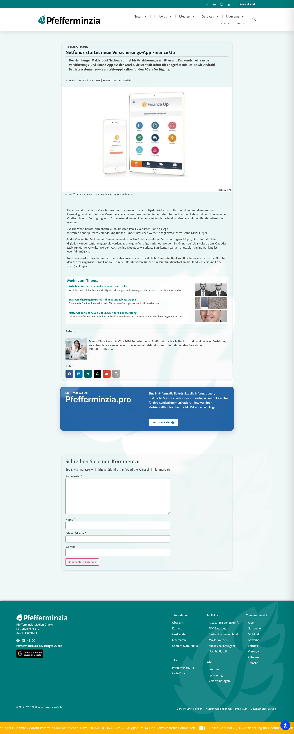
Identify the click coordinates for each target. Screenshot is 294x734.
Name (70, 519)
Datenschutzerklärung (263, 709)
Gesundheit (255, 628)
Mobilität (253, 634)
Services (208, 16)
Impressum (241, 709)
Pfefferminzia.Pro (183, 668)
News (138, 16)
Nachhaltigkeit (218, 651)
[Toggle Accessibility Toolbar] (285, 725)
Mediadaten (179, 634)
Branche (253, 663)
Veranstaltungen (219, 681)
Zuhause (253, 657)
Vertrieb (126, 80)
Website (71, 547)
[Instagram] (28, 640)
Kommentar (74, 476)
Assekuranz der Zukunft (224, 623)
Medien (184, 16)
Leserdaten (179, 640)
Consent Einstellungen (189, 709)
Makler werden (218, 640)
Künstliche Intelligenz (222, 646)
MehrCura (178, 673)
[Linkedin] (23, 640)
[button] (69, 374)
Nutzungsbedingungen (219, 709)
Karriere (177, 628)
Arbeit (251, 623)
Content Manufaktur (185, 646)
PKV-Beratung (217, 628)
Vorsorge (253, 651)
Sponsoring (216, 675)
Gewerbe (253, 640)
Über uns (232, 16)
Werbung (214, 669)
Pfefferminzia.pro (233, 23)
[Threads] (33, 640)
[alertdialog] (147, 728)
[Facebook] (18, 640)
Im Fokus (160, 16)
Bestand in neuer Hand (223, 634)
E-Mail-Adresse (76, 533)
